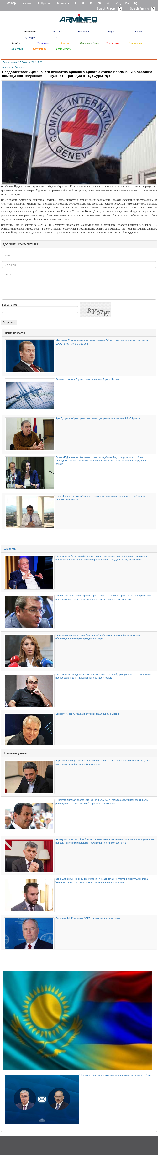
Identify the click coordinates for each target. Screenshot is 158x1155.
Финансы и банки (89, 43)
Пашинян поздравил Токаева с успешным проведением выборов (116, 1075)
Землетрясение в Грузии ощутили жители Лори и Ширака (87, 379)
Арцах (111, 31)
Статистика (39, 48)
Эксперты (10, 548)
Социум (138, 31)
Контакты (63, 3)
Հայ (118, 3)
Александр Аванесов (13, 67)
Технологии (16, 48)
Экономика (43, 43)
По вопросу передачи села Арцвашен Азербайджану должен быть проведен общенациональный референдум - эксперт (97, 636)
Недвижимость (63, 48)
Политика (57, 31)
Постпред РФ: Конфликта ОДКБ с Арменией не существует (87, 918)
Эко (57, 37)
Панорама (84, 31)
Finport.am (16, 43)
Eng (135, 3)
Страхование (136, 43)
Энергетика (112, 43)
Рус (127, 3)
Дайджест (66, 43)
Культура (30, 37)
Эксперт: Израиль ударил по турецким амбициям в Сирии (87, 713)
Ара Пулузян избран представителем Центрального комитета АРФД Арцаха (98, 418)
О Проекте (44, 3)
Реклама (27, 3)
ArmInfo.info (30, 31)
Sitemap (11, 3)
